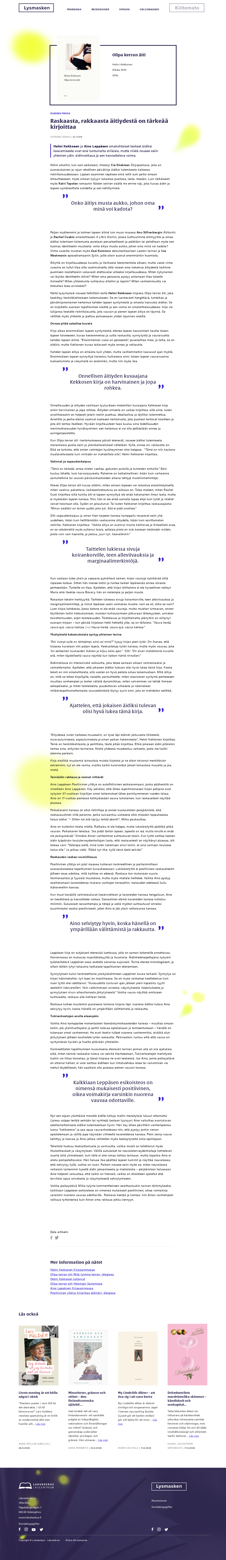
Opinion (124, 9)
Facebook (52, 1238)
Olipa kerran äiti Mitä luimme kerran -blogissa (82, 1274)
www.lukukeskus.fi (30, 1517)
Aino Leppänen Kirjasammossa (71, 1288)
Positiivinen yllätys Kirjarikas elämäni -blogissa (83, 1293)
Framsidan (74, 9)
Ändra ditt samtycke (76, 1540)
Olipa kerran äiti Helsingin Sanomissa (76, 1283)
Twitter (57, 1238)
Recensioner (100, 9)
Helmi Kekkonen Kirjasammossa (72, 1270)
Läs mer (41, 1424)
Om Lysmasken (149, 9)
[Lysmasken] (36, 11)
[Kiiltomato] (186, 11)
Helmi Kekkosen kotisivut (67, 1279)
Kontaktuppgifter (29, 1524)
